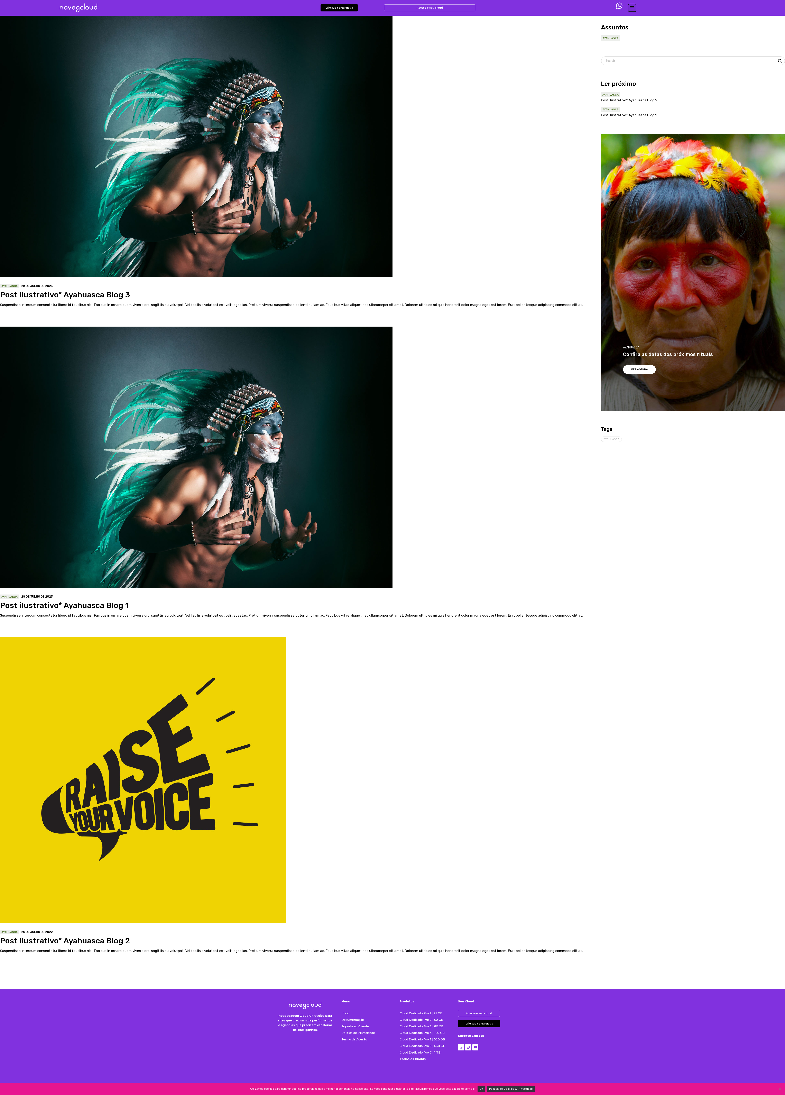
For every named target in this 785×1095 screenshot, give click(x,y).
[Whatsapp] (461, 1047)
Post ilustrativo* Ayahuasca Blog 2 (65, 940)
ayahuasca (611, 439)
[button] (632, 8)
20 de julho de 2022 (37, 932)
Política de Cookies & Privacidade (511, 1088)
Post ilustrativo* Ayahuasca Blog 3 (65, 294)
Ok (481, 1088)
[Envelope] (475, 1047)
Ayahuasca (9, 286)
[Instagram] (468, 1047)
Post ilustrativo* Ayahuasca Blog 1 (64, 605)
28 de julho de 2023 (37, 286)
